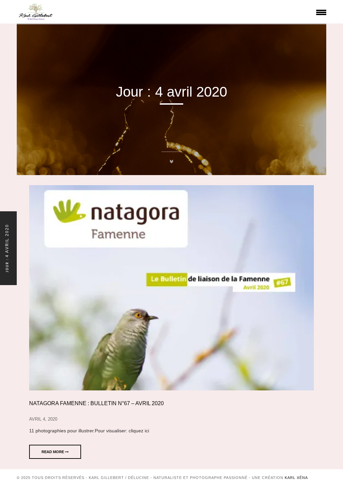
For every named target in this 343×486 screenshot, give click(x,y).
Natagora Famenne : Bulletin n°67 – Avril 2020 (96, 403)
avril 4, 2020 (43, 419)
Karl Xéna (296, 478)
